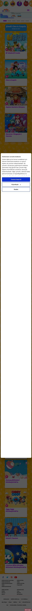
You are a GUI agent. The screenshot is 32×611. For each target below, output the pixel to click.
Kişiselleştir (15, 184)
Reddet (16, 189)
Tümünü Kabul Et (16, 179)
